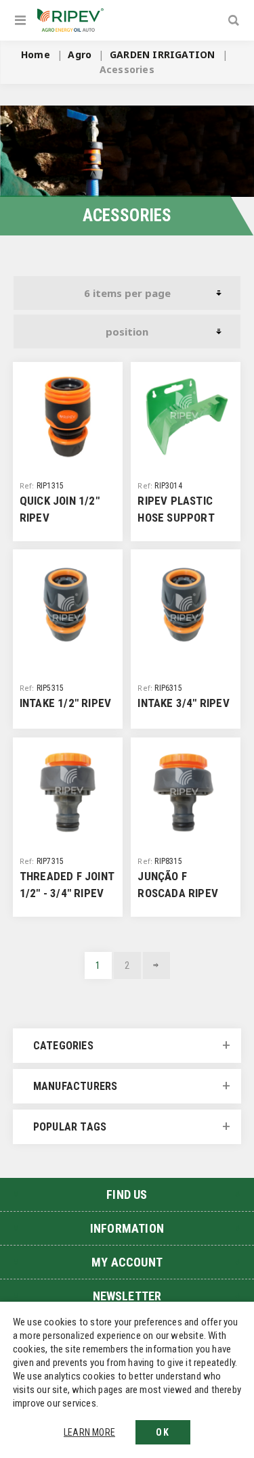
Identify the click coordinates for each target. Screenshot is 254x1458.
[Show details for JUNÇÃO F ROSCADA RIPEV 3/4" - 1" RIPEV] (185, 792)
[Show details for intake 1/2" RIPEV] (68, 604)
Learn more (89, 1432)
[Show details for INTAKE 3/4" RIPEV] (185, 604)
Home (35, 54)
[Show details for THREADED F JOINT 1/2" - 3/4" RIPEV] (68, 792)
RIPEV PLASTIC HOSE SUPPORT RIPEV (175, 517)
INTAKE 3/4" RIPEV (183, 703)
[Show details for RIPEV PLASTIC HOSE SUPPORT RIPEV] (185, 417)
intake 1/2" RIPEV (65, 703)
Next (156, 965)
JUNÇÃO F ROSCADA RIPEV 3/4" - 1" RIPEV (177, 893)
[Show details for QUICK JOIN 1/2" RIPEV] (68, 417)
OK (163, 1432)
